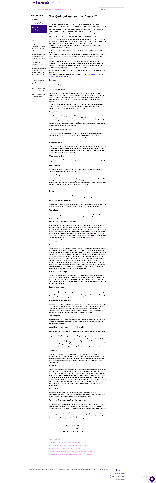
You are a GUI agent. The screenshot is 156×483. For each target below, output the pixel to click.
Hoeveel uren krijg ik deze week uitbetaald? (39, 63)
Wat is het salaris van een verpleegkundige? (38, 89)
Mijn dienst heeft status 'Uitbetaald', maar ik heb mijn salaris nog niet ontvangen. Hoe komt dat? (39, 72)
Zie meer (33, 101)
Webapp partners (120, 479)
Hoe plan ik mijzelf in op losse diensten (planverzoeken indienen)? (69, 445)
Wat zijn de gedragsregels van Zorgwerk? (37, 29)
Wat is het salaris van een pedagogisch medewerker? (38, 96)
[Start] (47, 4)
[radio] (68, 428)
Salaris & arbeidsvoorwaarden (63, 9)
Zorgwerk (33, 9)
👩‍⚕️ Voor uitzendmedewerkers (46, 9)
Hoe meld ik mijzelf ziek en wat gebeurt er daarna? (64, 442)
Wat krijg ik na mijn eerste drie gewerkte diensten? (64, 448)
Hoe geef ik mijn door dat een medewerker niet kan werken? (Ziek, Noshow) (72, 451)
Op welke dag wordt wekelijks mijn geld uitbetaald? (38, 82)
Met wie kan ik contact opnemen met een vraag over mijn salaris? (39, 56)
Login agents (121, 470)
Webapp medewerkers (119, 473)
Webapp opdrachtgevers (118, 476)
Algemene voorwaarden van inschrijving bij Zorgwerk (39, 21)
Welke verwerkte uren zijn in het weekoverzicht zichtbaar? (38, 37)
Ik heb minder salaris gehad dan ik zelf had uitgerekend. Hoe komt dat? (39, 47)
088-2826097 (89, 237)
